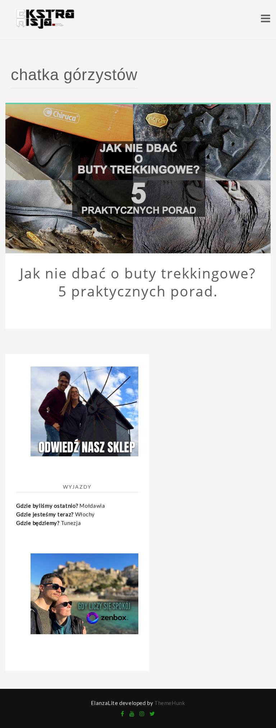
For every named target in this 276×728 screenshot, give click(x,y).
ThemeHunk (170, 703)
